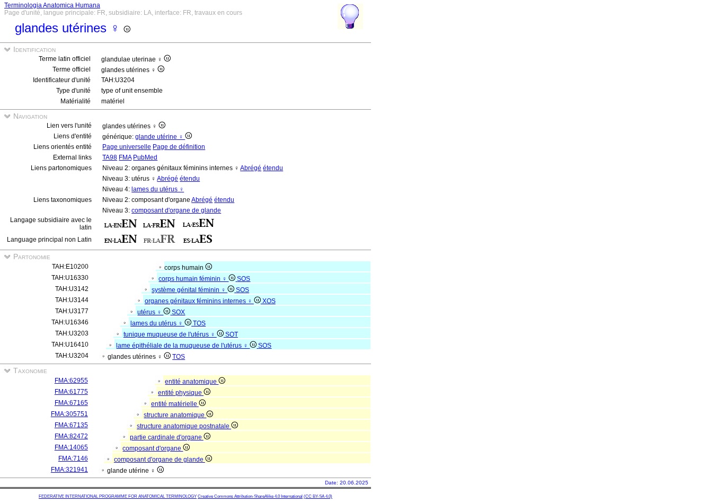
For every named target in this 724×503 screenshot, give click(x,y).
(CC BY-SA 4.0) (318, 496)
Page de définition (179, 147)
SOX (178, 312)
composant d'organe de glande (176, 210)
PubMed (145, 157)
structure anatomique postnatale (184, 426)
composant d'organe (152, 448)
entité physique (181, 392)
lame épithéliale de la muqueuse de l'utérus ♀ (183, 345)
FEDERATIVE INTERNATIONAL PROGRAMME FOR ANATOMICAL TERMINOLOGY (118, 496)
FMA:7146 (73, 458)
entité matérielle (175, 404)
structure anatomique (175, 415)
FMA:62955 (71, 380)
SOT (231, 334)
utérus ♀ (150, 312)
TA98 (109, 157)
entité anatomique (191, 381)
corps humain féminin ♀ (193, 279)
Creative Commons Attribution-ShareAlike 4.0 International (250, 496)
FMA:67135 (71, 425)
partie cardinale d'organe (167, 437)
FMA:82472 (71, 436)
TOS (199, 323)
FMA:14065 (71, 447)
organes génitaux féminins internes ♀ (199, 301)
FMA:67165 (71, 403)
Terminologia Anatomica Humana (52, 5)
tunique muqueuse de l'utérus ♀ (170, 334)
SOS (243, 279)
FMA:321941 (69, 469)
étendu (273, 168)
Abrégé (250, 168)
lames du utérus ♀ (157, 189)
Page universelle (126, 147)
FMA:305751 (69, 414)
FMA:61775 (71, 391)
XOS (269, 301)
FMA (125, 157)
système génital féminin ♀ (189, 290)
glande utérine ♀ (160, 136)
